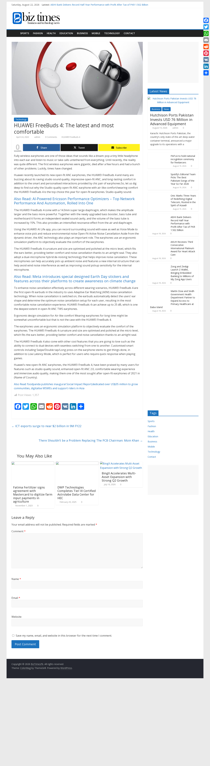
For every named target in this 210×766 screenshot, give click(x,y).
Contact (129, 33)
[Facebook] (206, 20)
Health (51, 33)
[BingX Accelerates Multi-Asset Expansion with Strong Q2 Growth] (121, 463)
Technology (112, 33)
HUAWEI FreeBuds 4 (71, 137)
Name (16, 579)
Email (15, 598)
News (166, 109)
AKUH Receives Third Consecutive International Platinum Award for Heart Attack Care (183, 248)
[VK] (206, 59)
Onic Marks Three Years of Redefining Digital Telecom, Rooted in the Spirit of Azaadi (183, 200)
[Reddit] (206, 46)
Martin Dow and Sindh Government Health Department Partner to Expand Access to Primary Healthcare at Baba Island (172, 299)
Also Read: (20, 384)
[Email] (206, 40)
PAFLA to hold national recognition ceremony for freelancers (183, 159)
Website (16, 617)
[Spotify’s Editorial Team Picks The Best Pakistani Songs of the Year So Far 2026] (158, 172)
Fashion (38, 33)
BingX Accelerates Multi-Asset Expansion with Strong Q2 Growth (119, 476)
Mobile (96, 33)
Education (66, 33)
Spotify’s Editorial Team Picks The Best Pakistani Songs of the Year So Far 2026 (183, 179)
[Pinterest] (206, 53)
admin (37, 137)
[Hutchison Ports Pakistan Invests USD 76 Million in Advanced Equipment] (173, 98)
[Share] (206, 73)
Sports (24, 33)
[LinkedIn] (206, 66)
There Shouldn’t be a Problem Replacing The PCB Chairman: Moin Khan (91, 440)
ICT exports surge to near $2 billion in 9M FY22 (46, 426)
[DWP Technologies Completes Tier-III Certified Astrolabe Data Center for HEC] (77, 463)
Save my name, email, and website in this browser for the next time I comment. (64, 635)
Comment (18, 531)
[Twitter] (206, 27)
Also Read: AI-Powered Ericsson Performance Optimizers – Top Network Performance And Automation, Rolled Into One (74, 200)
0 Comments (51, 137)
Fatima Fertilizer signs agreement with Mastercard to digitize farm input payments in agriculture (32, 494)
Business (82, 33)
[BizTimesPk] (14, 33)
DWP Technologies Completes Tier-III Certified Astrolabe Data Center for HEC (76, 492)
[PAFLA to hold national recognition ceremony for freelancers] (158, 154)
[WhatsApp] (206, 33)
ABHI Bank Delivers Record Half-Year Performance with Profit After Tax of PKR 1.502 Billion (99, 4)
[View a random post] (195, 33)
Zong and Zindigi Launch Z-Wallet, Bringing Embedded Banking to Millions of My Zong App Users (182, 273)
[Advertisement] (173, 62)
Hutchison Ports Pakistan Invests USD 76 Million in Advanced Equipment (172, 119)
